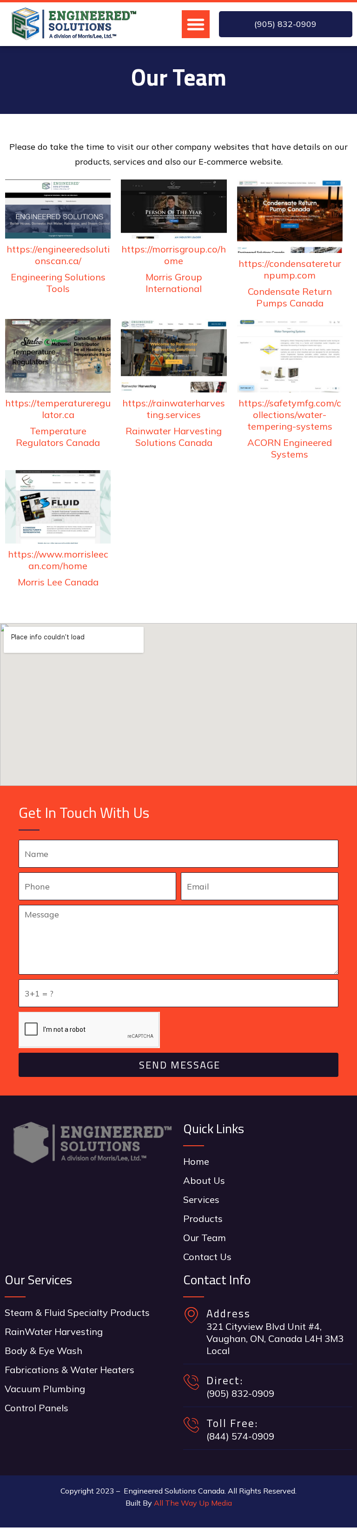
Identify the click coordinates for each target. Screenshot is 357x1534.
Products (203, 1218)
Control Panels (36, 1408)
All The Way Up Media (193, 1502)
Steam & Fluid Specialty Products (77, 1312)
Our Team (204, 1237)
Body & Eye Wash (43, 1350)
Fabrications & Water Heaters (69, 1369)
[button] (196, 24)
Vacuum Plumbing (45, 1389)
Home (196, 1161)
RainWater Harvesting (54, 1331)
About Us (204, 1180)
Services (201, 1199)
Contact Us (207, 1256)
